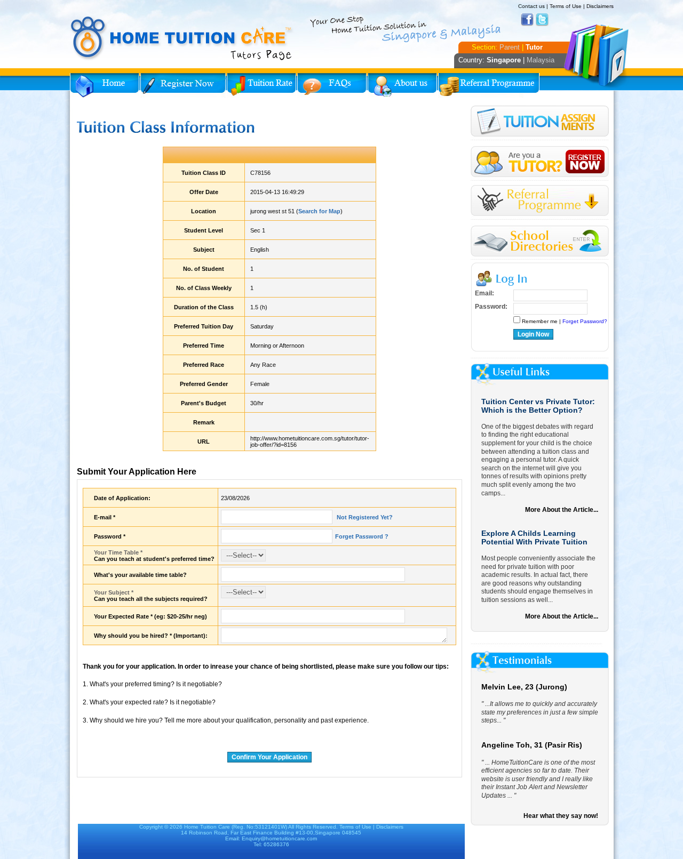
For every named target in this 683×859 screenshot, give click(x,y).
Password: (491, 306)
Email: (484, 293)
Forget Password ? (361, 536)
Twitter (542, 19)
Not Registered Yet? (364, 517)
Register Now (183, 85)
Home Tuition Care (207, 827)
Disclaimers (600, 6)
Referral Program (488, 85)
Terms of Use (566, 6)
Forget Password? (584, 321)
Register (540, 162)
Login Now (533, 334)
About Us (402, 85)
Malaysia (540, 60)
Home (104, 85)
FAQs (332, 85)
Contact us (531, 6)
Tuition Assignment (540, 123)
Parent (509, 47)
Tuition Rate (261, 85)
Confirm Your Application (269, 757)
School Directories (540, 241)
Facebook (527, 19)
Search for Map (319, 211)
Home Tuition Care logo (182, 38)
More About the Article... (561, 509)
